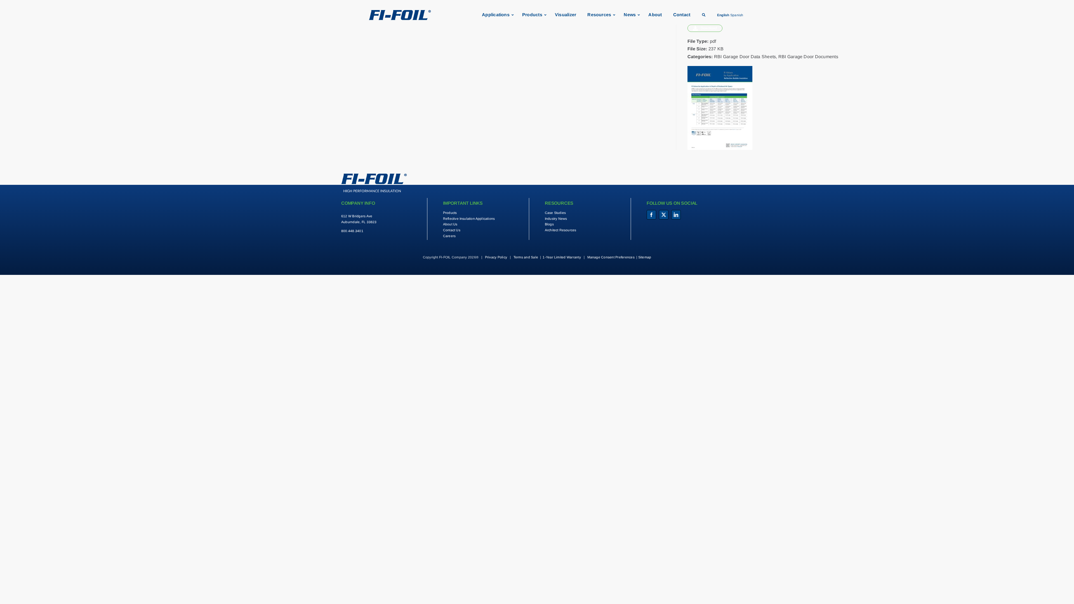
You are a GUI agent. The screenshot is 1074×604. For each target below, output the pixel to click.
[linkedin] (676, 215)
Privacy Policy (496, 257)
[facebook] (651, 215)
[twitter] (663, 215)
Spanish (736, 15)
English (723, 15)
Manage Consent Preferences (611, 257)
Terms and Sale (526, 257)
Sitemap (644, 257)
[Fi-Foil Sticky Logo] (400, 12)
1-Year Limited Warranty (562, 257)
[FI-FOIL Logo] (374, 175)
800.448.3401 (352, 231)
